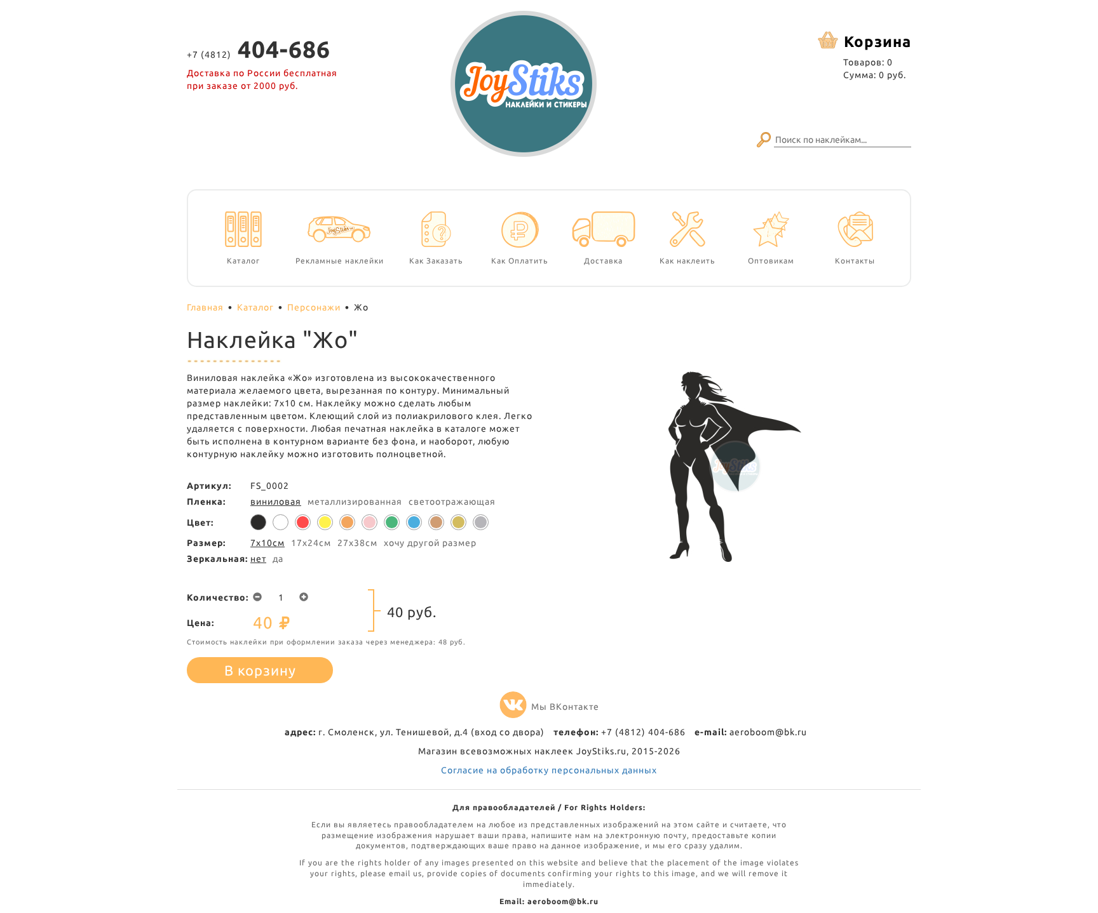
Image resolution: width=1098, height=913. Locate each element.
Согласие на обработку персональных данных (549, 770)
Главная (205, 307)
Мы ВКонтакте (565, 707)
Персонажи (314, 307)
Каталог (255, 307)
